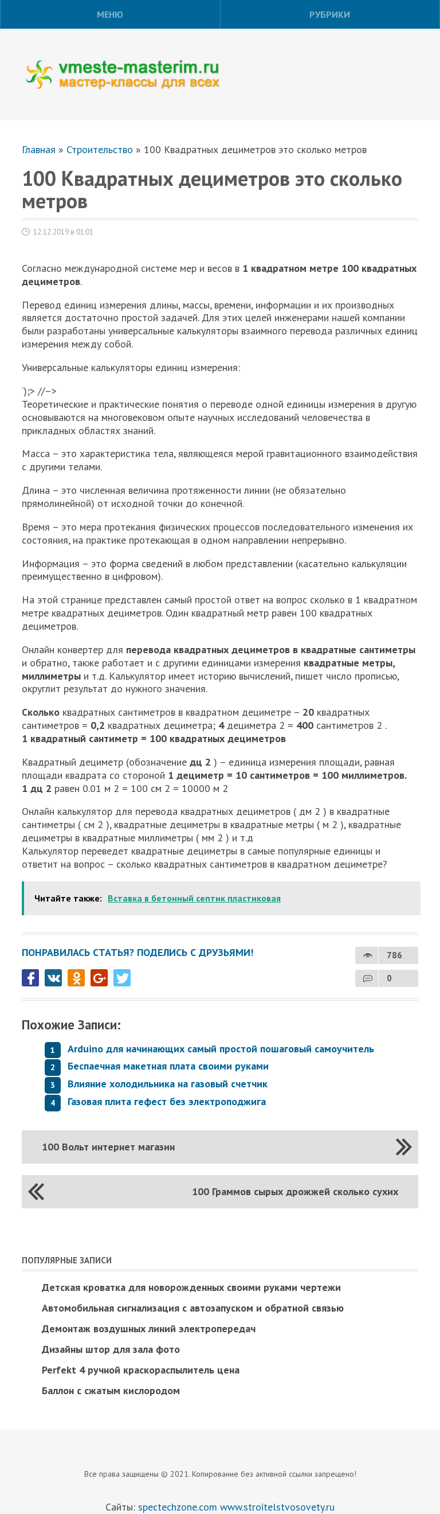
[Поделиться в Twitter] (122, 977)
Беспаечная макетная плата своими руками (168, 1065)
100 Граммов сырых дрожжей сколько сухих (295, 1191)
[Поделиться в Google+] (99, 977)
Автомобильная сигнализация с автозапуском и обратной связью (193, 1307)
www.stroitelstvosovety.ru (277, 1506)
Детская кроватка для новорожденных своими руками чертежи (191, 1287)
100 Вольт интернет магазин (108, 1146)
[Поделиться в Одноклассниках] (76, 977)
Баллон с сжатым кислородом (111, 1390)
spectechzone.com (177, 1506)
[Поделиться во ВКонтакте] (53, 977)
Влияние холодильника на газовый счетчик (168, 1083)
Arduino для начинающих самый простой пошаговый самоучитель (221, 1048)
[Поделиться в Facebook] (30, 977)
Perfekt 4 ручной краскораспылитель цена (140, 1369)
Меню (110, 14)
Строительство (99, 149)
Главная (39, 149)
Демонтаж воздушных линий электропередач (149, 1328)
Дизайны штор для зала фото (111, 1349)
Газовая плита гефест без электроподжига (167, 1101)
